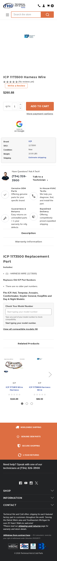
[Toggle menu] (7, 14)
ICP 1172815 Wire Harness (14, 388)
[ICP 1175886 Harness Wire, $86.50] (39, 366)
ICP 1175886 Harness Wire (39, 388)
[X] (36, 483)
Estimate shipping (37, 157)
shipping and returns (29, 526)
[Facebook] (20, 483)
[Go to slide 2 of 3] (27, 403)
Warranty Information (28, 241)
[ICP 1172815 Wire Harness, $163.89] (14, 366)
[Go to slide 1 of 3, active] (22, 403)
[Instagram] (31, 483)
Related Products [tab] (28, 343)
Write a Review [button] (16, 85)
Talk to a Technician (39, 178)
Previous (4, 374)
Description (28, 233)
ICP (30, 141)
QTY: (8, 106)
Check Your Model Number (19, 306)
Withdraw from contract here (16, 535)
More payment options (40, 113)
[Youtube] (25, 483)
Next (50, 374)
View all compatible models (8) (20, 329)
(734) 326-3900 (19, 178)
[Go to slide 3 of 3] (32, 403)
